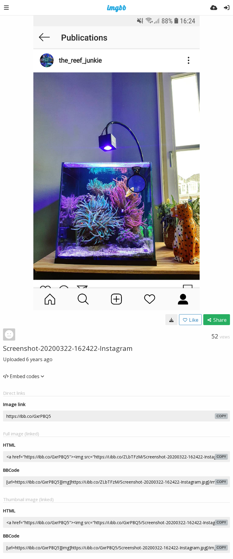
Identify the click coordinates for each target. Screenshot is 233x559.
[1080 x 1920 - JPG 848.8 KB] (171, 319)
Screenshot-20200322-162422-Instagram (68, 348)
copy (221, 416)
